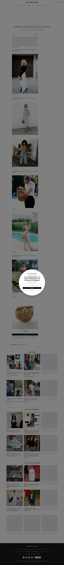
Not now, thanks (32, 290)
